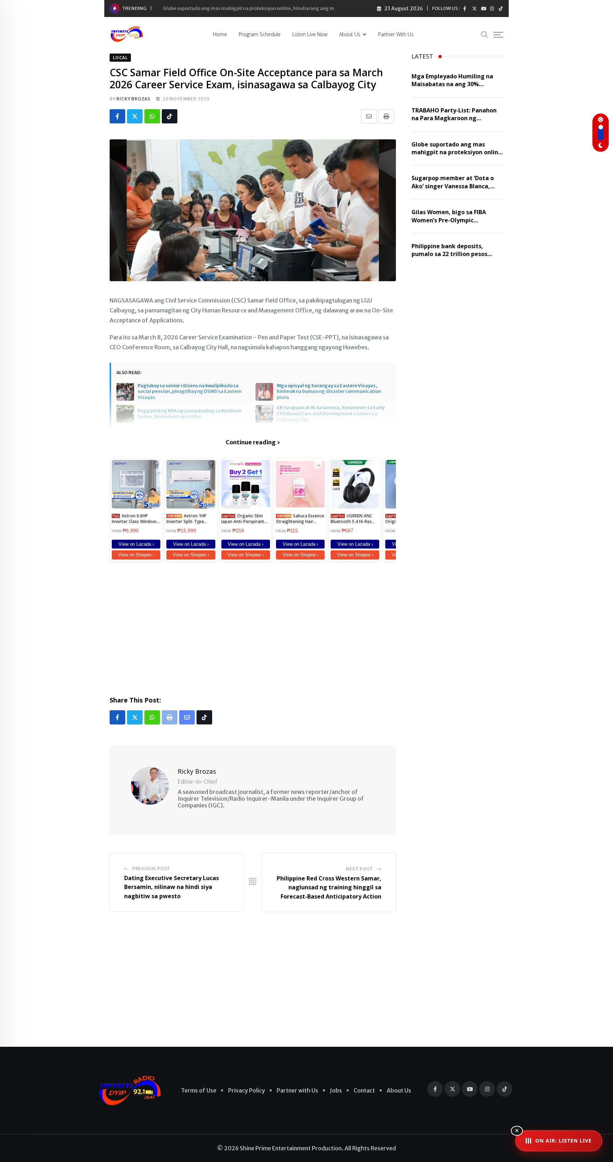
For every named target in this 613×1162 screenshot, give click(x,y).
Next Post (359, 869)
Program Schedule (260, 34)
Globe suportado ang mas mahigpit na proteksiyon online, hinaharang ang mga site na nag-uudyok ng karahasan (289, 8)
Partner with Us (396, 34)
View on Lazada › (136, 544)
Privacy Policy (246, 1090)
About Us (349, 34)
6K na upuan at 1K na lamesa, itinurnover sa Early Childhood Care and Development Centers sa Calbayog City (331, 414)
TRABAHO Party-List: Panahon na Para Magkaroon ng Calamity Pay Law (454, 118)
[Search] (484, 34)
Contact (364, 1090)
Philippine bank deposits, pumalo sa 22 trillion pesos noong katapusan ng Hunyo (451, 254)
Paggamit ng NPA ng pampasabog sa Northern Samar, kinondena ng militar (190, 414)
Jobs (336, 1090)
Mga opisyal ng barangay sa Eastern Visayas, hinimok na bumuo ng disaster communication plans (329, 392)
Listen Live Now (309, 34)
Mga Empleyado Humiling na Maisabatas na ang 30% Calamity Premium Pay (452, 84)
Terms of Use (198, 1090)
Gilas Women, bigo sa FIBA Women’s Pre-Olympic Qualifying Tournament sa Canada (449, 224)
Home (220, 34)
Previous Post (151, 868)
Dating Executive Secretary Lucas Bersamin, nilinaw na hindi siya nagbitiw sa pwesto (171, 887)
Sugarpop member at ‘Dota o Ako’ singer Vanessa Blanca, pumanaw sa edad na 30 (453, 186)
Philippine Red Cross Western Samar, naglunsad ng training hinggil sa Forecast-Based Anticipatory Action (329, 887)
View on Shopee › (136, 554)
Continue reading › (253, 442)
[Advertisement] (253, 627)
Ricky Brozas (133, 98)
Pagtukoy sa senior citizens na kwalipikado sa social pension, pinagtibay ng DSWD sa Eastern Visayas (190, 392)
